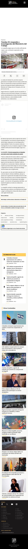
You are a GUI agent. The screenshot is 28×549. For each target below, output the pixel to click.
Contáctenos (6, 526)
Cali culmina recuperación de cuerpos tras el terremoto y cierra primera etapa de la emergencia (15, 270)
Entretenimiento (7, 513)
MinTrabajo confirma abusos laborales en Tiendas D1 (13, 199)
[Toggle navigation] (27, 1)
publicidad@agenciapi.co (8, 532)
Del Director (5, 523)
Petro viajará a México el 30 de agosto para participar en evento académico (15, 288)
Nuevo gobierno (20, 517)
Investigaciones (20, 513)
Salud (17, 509)
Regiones (5, 517)
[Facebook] (4, 504)
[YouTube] (13, 504)
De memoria (19, 512)
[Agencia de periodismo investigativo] (13, 2)
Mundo (4, 515)
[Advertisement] (14, 24)
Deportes (5, 512)
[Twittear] (11, 76)
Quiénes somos (6, 524)
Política (4, 510)
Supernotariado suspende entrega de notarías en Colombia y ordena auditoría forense (14, 297)
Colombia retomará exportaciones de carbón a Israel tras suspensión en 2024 (15, 260)
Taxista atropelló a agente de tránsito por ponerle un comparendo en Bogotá (15, 279)
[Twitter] (8, 504)
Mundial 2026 (19, 515)
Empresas (3, 39)
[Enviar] (17, 76)
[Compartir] (4, 76)
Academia (18, 510)
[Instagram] (18, 504)
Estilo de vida (19, 518)
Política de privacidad (7, 528)
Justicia (4, 509)
